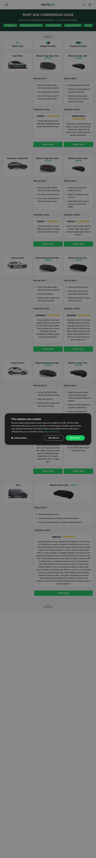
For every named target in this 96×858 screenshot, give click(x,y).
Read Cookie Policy (52, 431)
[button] (19, 438)
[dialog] (48, 429)
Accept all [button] (75, 438)
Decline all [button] (54, 438)
